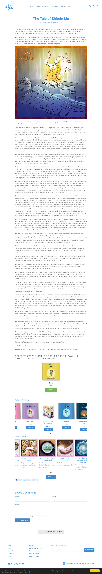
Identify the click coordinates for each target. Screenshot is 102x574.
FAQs (31, 546)
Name (17, 497)
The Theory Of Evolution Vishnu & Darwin (78, 460)
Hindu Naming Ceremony (60, 459)
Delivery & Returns (35, 548)
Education (45, 6)
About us (55, 6)
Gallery (63, 6)
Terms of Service (35, 551)
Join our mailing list (58, 546)
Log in (70, 6)
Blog (38, 6)
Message (18, 504)
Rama (60, 421)
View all (51, 477)
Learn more (27, 572)
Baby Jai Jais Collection (42, 422)
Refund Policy (34, 553)
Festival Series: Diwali (78, 422)
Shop (32, 6)
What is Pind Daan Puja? (24, 459)
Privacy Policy (34, 556)
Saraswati (24, 421)
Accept (95, 571)
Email (54, 497)
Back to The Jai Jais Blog (52, 532)
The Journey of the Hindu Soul (42, 459)
